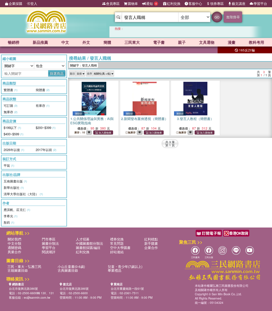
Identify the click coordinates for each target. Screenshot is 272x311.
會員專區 (113, 3)
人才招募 (82, 239)
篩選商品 (57, 73)
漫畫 (231, 42)
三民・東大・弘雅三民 (24, 266)
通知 (151, 3)
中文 (65, 42)
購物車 (133, 3)
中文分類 (14, 243)
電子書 (159, 42)
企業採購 (15, 3)
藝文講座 (238, 3)
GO (217, 17)
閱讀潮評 (48, 251)
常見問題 (117, 243)
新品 (40, 42)
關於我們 (14, 239)
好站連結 (117, 251)
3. (195, 118)
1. (92, 120)
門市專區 (48, 239)
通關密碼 (14, 247)
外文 (86, 42)
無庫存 (132, 132)
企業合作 (151, 247)
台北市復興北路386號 (23, 288)
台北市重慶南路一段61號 (127, 288)
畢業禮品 (114, 270)
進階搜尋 (233, 16)
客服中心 (195, 3)
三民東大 (132, 42)
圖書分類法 (50, 243)
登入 (33, 3)
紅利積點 (151, 239)
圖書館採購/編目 (88, 247)
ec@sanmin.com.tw (37, 297)
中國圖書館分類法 (89, 243)
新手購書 (151, 243)
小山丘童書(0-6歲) (71, 266)
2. (144, 118)
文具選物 (206, 42)
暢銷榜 (13, 42)
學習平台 (260, 3)
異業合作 (14, 251)
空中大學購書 (120, 247)
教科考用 (256, 42)
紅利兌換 (173, 3)
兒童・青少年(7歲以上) (125, 266)
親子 (182, 42)
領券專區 (217, 3)
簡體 (107, 42)
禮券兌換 (117, 239)
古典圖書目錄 (68, 270)
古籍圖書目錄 (17, 270)
